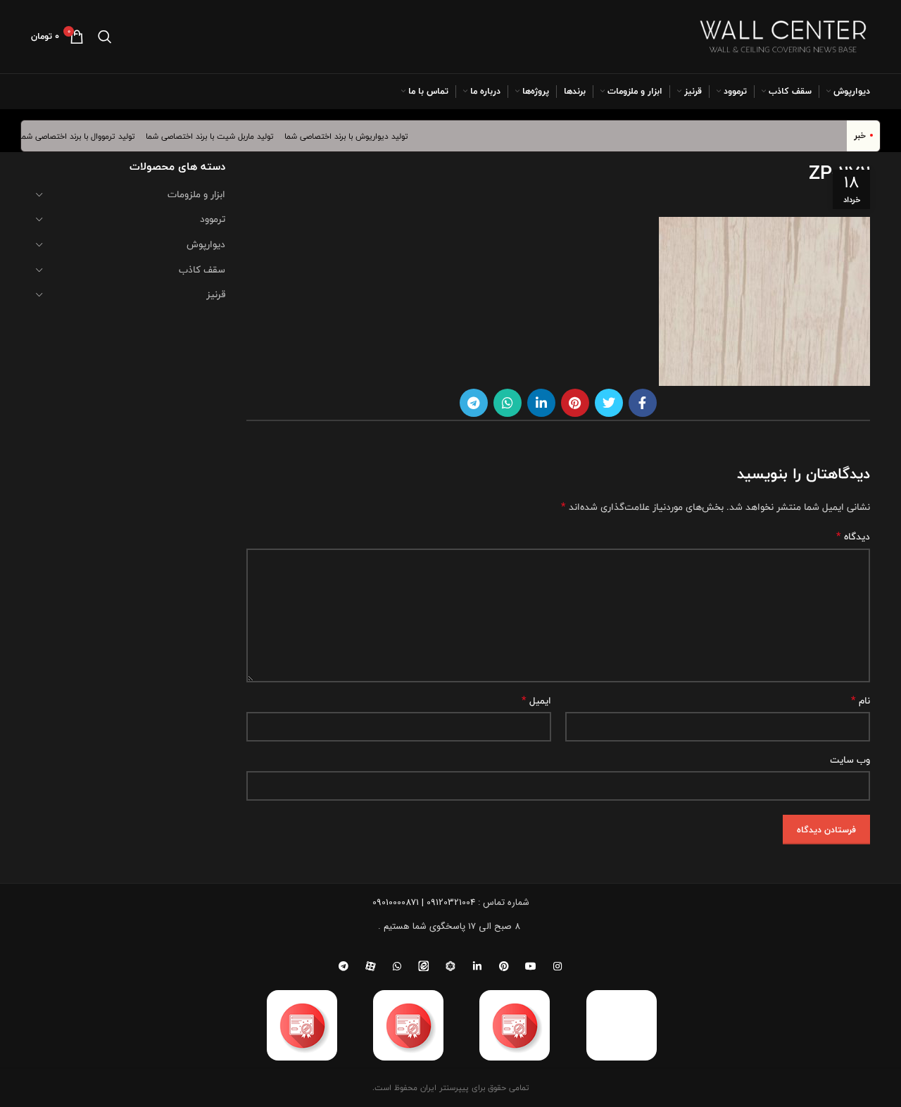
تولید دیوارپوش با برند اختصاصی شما (355, 136)
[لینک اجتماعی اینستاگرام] (557, 966)
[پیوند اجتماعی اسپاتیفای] (450, 966)
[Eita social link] (423, 966)
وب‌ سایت (850, 760)
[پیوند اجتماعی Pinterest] (575, 403)
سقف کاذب (202, 269)
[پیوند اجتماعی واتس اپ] (507, 403)
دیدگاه (853, 536)
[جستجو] (105, 37)
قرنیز (215, 294)
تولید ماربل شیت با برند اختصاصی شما (219, 136)
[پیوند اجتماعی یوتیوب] (530, 966)
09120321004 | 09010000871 (423, 902)
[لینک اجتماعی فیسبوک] (643, 403)
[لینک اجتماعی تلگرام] (474, 403)
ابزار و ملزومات (196, 194)
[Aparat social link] (370, 966)
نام (860, 700)
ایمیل (536, 700)
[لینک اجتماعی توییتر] (609, 403)
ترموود (212, 219)
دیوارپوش (206, 244)
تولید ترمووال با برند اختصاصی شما (86, 136)
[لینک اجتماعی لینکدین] (541, 403)
